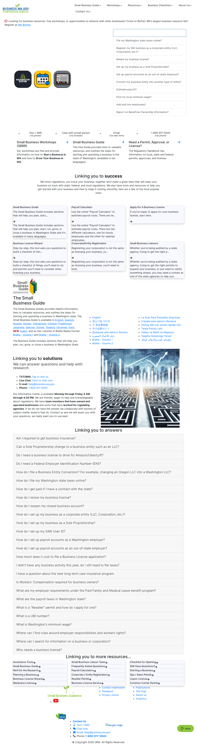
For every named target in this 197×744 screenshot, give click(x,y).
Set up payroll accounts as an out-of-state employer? (147, 74)
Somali (40, 327)
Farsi (71, 327)
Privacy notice (110, 694)
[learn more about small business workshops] (67, 142)
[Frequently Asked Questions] (106, 667)
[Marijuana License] (35, 683)
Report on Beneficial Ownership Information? (142, 112)
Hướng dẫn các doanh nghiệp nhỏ (161, 324)
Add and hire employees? (131, 104)
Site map (141, 691)
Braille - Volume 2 (49, 334)
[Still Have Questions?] (156, 667)
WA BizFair (24, 24)
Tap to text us (40, 376)
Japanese (18, 327)
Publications (143, 687)
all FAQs (140, 32)
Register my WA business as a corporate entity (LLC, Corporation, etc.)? (147, 49)
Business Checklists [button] (159, 5)
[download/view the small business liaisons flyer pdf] (131, 257)
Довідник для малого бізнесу (110, 332)
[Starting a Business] (154, 671)
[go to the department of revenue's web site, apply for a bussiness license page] (131, 221)
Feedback (107, 691)
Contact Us (79, 721)
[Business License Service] (102, 683)
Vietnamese (39, 323)
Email (116, 134)
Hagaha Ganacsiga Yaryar (156, 335)
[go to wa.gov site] (114, 724)
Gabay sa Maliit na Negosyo (157, 332)
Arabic (23, 331)
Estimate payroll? (126, 89)
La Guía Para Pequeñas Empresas (160, 317)
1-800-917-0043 (160, 134)
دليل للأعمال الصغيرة (103, 335)
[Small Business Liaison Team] (106, 663)
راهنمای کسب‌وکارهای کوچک (156, 339)
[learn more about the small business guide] (123, 142)
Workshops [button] (113, 5)
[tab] (98, 438)
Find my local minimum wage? (133, 96)
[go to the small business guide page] (14, 221)
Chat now (82, 728)
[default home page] (15, 8)
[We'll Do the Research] (39, 671)
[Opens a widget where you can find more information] (185, 729)
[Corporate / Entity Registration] (109, 675)
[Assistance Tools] (34, 663)
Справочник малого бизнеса (158, 321)
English (59, 319)
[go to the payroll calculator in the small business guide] (73, 221)
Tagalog (50, 327)
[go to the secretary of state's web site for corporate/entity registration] (73, 257)
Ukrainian (61, 327)
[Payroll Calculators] (95, 671)
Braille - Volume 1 (23, 334)
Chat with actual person (76, 134)
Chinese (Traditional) (60, 323)
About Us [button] (184, 5)
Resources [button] (134, 5)
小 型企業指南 (100, 324)
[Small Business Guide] (39, 667)
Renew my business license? (132, 59)
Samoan (30, 327)
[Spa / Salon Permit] (152, 675)
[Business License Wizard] (43, 679)
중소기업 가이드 (101, 321)
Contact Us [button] (82, 11)
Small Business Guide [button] (86, 5)
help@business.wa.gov (41, 384)
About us (141, 694)
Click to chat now (42, 380)
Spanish (69, 319)
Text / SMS (35, 134)
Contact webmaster (113, 687)
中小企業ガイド (101, 328)
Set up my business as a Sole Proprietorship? (142, 66)
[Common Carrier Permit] (159, 683)
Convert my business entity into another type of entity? (148, 81)
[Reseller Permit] (90, 679)
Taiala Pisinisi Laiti (151, 328)
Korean (27, 323)
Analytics (141, 698)
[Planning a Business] (38, 675)
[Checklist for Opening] (157, 663)
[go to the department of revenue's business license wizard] (14, 257)
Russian (17, 323)
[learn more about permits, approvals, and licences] (179, 142)
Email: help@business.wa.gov (93, 732)
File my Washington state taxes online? (139, 40)
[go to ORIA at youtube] (56, 701)
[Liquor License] (148, 679)
